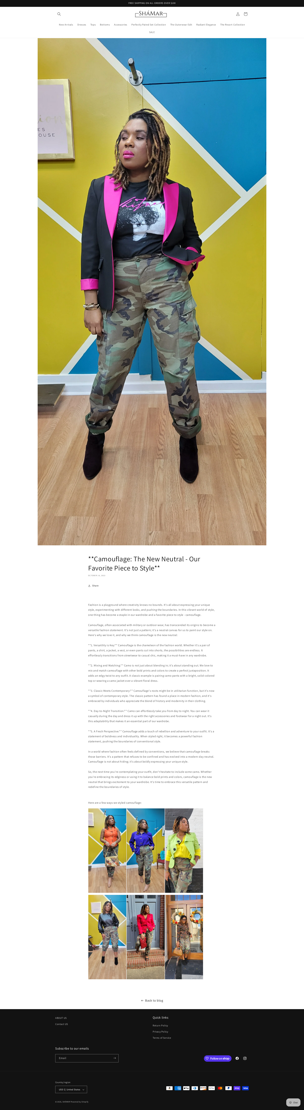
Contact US (61, 1024)
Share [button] (95, 585)
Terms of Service (162, 1038)
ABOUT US (61, 1017)
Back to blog (154, 1000)
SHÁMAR (66, 1102)
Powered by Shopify (80, 1102)
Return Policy (160, 1025)
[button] (59, 14)
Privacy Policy (160, 1031)
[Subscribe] (114, 1058)
